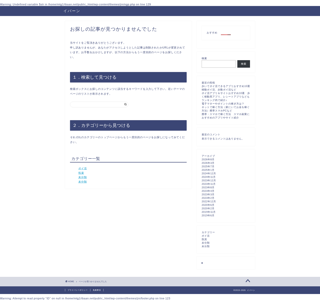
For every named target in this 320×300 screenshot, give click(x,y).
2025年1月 (208, 169)
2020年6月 (208, 205)
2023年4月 (208, 191)
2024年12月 (209, 173)
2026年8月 (208, 159)
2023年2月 (208, 197)
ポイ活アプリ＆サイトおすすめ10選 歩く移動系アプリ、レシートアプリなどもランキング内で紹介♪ (226, 97)
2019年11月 (209, 211)
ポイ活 (82, 168)
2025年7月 (208, 166)
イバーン (71, 10)
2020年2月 (208, 208)
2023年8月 (208, 187)
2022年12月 (209, 201)
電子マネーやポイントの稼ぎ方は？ (223, 103)
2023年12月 (209, 180)
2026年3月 (208, 163)
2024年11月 (209, 177)
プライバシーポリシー (78, 290)
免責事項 (97, 290)
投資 (81, 173)
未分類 (82, 177)
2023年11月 (209, 183)
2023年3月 (208, 194)
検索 (204, 58)
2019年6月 (208, 215)
